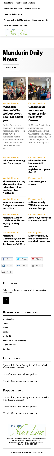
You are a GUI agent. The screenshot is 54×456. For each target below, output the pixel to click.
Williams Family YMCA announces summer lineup (38, 205)
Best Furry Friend (35, 232)
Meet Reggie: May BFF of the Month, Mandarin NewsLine (39, 239)
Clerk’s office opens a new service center (21, 381)
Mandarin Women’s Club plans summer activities (13, 205)
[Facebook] (6, 300)
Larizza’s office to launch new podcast (20, 374)
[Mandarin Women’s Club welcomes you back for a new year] (14, 88)
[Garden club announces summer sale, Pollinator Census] (39, 88)
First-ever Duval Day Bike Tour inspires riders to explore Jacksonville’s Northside (14, 187)
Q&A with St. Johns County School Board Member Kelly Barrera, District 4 (26, 366)
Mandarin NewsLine (11, 103)
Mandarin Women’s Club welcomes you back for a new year (13, 114)
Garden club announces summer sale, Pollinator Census (37, 114)
